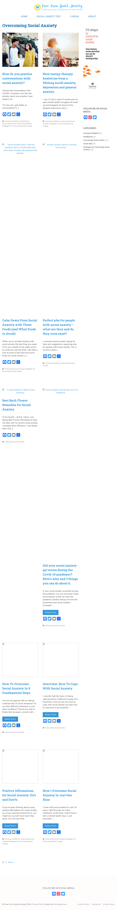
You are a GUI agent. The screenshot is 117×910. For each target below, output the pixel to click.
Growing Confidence (12, 121)
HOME (24, 16)
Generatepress (60, 904)
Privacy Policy (109, 904)
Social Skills (27, 124)
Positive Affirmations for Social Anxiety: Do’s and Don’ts (19, 795)
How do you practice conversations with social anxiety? (17, 78)
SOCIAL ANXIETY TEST (49, 16)
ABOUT (92, 16)
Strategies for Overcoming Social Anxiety (17, 126)
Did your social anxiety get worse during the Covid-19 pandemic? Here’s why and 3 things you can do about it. (60, 574)
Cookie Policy (83, 904)
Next (11, 862)
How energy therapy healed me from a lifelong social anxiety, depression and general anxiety (59, 83)
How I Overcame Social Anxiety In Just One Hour (59, 795)
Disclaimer (96, 904)
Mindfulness (24, 121)
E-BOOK (74, 16)
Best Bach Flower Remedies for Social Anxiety (16, 404)
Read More (50, 612)
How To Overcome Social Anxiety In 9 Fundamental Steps (16, 688)
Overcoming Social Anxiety (12, 124)
